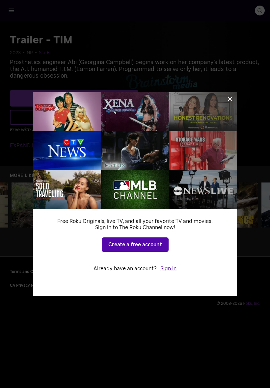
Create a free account (135, 244)
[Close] (230, 99)
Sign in (168, 268)
